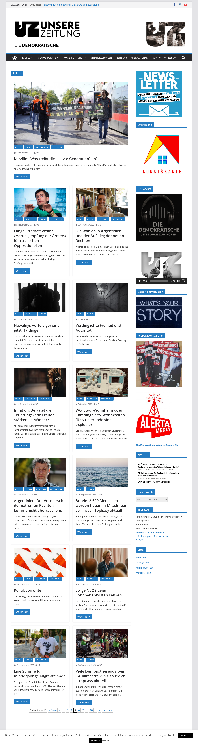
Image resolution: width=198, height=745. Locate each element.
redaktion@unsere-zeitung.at (150, 532)
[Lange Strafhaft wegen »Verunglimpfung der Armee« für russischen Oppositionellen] (40, 202)
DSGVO (139, 540)
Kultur (29, 147)
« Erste (53, 710)
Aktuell (25, 57)
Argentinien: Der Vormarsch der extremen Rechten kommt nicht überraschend (38, 505)
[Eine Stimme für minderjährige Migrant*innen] (40, 643)
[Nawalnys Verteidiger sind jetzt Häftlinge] (40, 297)
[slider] (159, 281)
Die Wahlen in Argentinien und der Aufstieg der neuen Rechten (100, 235)
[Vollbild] (183, 281)
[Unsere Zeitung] (99, 17)
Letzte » (107, 710)
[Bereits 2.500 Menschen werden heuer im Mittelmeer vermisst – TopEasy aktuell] (102, 472)
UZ (37, 152)
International (56, 219)
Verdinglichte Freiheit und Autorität (98, 328)
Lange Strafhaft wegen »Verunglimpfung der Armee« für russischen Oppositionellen (40, 238)
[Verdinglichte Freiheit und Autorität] (102, 297)
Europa (43, 219)
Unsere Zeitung (73, 57)
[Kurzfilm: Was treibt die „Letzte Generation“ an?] (71, 113)
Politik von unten (29, 590)
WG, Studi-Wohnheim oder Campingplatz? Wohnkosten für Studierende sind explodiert (100, 417)
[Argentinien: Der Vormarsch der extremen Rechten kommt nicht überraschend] (40, 472)
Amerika (90, 219)
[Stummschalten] (178, 281)
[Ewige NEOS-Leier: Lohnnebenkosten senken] (102, 562)
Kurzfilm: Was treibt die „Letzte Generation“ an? (56, 158)
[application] (161, 264)
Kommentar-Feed (144, 567)
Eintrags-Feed (142, 562)
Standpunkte (45, 399)
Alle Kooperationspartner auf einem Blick (158, 445)
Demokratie (31, 219)
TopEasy (90, 489)
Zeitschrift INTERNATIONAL (132, 57)
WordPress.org (143, 572)
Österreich (57, 147)
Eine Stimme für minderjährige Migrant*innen (40, 673)
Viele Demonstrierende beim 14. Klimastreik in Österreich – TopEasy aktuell (101, 676)
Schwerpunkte (47, 57)
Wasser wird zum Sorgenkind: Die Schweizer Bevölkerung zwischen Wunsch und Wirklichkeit (70, 6)
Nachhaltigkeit (42, 147)
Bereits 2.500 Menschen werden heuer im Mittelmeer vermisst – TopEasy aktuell (101, 505)
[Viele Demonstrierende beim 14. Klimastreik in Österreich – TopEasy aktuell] (102, 643)
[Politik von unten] (40, 562)
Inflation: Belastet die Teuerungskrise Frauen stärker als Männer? (34, 415)
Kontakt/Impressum (164, 57)
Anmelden (141, 557)
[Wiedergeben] (139, 281)
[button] (31, 58)
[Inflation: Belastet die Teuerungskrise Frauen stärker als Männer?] (40, 382)
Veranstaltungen (101, 57)
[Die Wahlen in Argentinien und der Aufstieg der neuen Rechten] (102, 202)
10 (91, 710)
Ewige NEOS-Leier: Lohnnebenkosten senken (99, 593)
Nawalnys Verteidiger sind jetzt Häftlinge (37, 328)
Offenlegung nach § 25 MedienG (152, 536)
